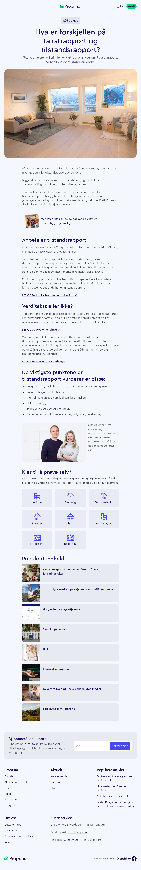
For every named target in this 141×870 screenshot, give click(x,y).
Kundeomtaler (59, 776)
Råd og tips (58, 782)
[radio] (37, 498)
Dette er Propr (13, 824)
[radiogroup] (70, 519)
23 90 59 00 (31, 744)
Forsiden (9, 776)
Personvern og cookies (18, 836)
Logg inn (119, 6)
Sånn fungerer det (15, 782)
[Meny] (7, 6)
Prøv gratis (11, 799)
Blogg (54, 788)
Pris (6, 788)
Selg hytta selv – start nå (112, 796)
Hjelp (7, 793)
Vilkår (7, 842)
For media (10, 830)
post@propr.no (77, 832)
